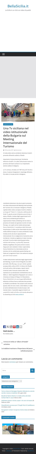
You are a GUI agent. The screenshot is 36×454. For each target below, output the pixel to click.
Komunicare (18, 150)
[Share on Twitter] (7, 326)
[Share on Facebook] (4, 326)
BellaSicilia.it (18, 6)
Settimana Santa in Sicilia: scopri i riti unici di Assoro (16, 400)
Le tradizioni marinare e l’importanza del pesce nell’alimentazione (17, 350)
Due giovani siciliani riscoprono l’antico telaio (14, 410)
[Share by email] (20, 326)
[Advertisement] (18, 33)
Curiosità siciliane (8, 124)
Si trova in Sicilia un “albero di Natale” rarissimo (15, 343)
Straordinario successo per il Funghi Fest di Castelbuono (17, 405)
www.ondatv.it (19, 294)
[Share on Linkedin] (17, 326)
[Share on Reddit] (11, 326)
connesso (12, 362)
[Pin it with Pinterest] (14, 326)
